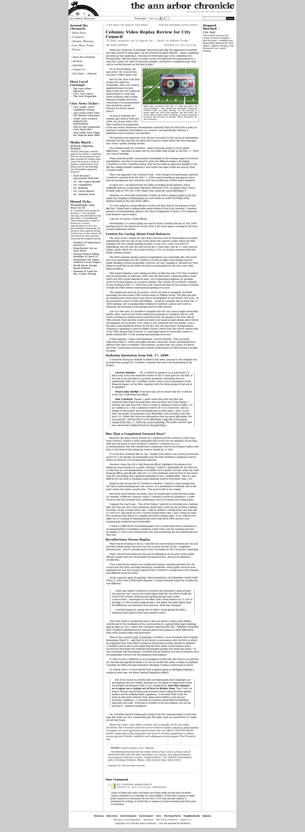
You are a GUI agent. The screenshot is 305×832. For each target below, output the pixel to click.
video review (174, 760)
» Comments (77, 37)
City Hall (209, 32)
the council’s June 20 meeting (135, 637)
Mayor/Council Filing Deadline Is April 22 (86, 255)
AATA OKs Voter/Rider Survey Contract (178, 25)
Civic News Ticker (84, 103)
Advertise (148, 819)
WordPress (185, 823)
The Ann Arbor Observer (82, 89)
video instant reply (156, 760)
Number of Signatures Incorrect (87, 243)
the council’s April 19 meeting (129, 577)
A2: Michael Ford (84, 194)
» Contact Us (77, 69)
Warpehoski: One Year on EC (82, 206)
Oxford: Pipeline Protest (82, 147)
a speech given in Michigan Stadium (172, 669)
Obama (140, 760)
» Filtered (90, 73)
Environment (146, 816)
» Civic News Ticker (82, 45)
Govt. (141, 748)
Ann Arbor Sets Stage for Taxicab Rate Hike (86, 133)
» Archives (76, 61)
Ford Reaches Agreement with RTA (86, 177)
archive (138, 757)
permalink (159, 787)
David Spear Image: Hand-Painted (85, 266)
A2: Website (80, 188)
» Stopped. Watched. (82, 41)
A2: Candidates (82, 185)
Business (99, 816)
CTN (164, 757)
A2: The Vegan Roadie (87, 181)
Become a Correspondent (127, 819)
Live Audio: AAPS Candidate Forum (84, 108)
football (172, 757)
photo (215, 46)
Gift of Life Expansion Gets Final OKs (86, 128)
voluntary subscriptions (185, 727)
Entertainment (128, 816)
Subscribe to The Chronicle (130, 733)
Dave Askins (119, 45)
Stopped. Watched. (210, 27)
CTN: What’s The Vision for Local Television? (129, 25)
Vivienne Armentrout (136, 784)
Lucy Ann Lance (83, 93)
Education (111, 816)
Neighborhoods (191, 816)
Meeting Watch (172, 816)
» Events (75, 49)
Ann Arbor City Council (154, 754)
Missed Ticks (80, 201)
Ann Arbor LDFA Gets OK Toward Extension (86, 114)
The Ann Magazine (84, 96)
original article (92, 238)
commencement (152, 757)
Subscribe (140, 18)
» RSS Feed (76, 73)
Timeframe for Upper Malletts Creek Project (87, 260)
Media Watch (80, 142)
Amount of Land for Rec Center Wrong (85, 272)
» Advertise (76, 65)
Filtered (172, 819)
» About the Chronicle (82, 57)
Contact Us (185, 819)
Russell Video (158, 425)
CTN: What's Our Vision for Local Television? (159, 190)
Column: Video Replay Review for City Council (148, 34)
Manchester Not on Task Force (85, 249)
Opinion (149, 748)
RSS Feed (161, 819)
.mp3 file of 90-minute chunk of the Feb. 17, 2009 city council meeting (149, 420)
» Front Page (78, 32)
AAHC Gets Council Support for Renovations (85, 121)
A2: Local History (84, 191)
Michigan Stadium (126, 760)
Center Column (128, 748)
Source (75, 172)
